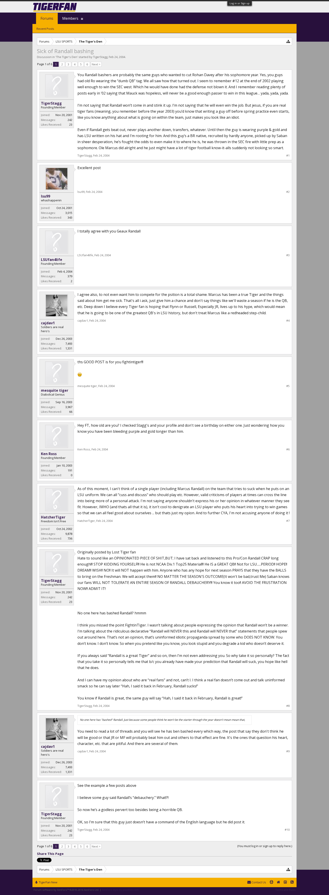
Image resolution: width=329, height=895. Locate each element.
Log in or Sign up (240, 3)
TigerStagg (100, 57)
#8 (288, 706)
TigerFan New (47, 882)
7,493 (68, 344)
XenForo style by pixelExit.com (120, 889)
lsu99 (45, 196)
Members (70, 18)
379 (70, 276)
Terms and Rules (285, 889)
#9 (288, 751)
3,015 (68, 213)
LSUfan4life (51, 259)
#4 (288, 321)
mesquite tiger (54, 390)
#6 (288, 449)
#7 (288, 521)
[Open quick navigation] (288, 41)
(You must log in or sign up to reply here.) (264, 846)
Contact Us (258, 882)
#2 (288, 192)
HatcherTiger (53, 517)
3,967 (68, 407)
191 (70, 470)
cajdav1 (48, 323)
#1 (288, 155)
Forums (47, 18)
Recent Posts (45, 29)
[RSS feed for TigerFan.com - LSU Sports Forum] (292, 882)
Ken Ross (49, 454)
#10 (287, 830)
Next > (96, 64)
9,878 (68, 534)
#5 (288, 386)
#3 (288, 255)
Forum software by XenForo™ (66, 889)
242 (70, 120)
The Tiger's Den (66, 57)
